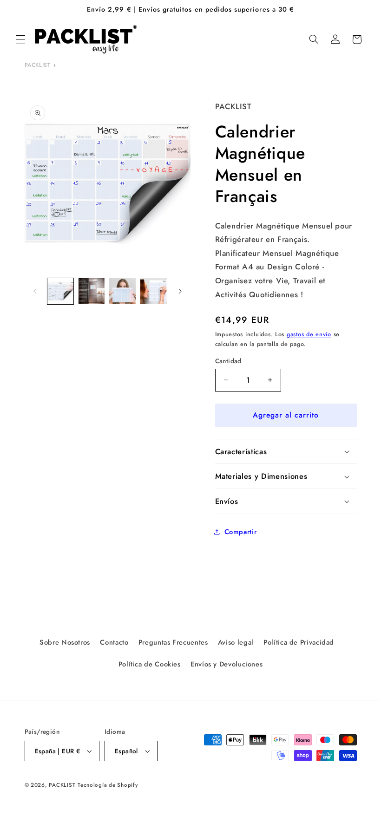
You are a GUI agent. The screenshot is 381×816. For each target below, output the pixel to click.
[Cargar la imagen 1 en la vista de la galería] (60, 291)
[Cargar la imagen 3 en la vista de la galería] (122, 291)
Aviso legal (236, 642)
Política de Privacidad (298, 642)
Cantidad (228, 361)
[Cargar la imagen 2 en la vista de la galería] (92, 291)
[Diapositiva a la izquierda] (35, 291)
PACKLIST (38, 65)
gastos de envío (309, 334)
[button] (20, 39)
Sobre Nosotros (64, 642)
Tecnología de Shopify (108, 785)
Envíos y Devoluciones (226, 664)
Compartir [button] (240, 532)
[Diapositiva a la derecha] (180, 291)
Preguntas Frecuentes (173, 642)
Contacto (114, 642)
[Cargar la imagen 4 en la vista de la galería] (153, 291)
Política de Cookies (149, 664)
